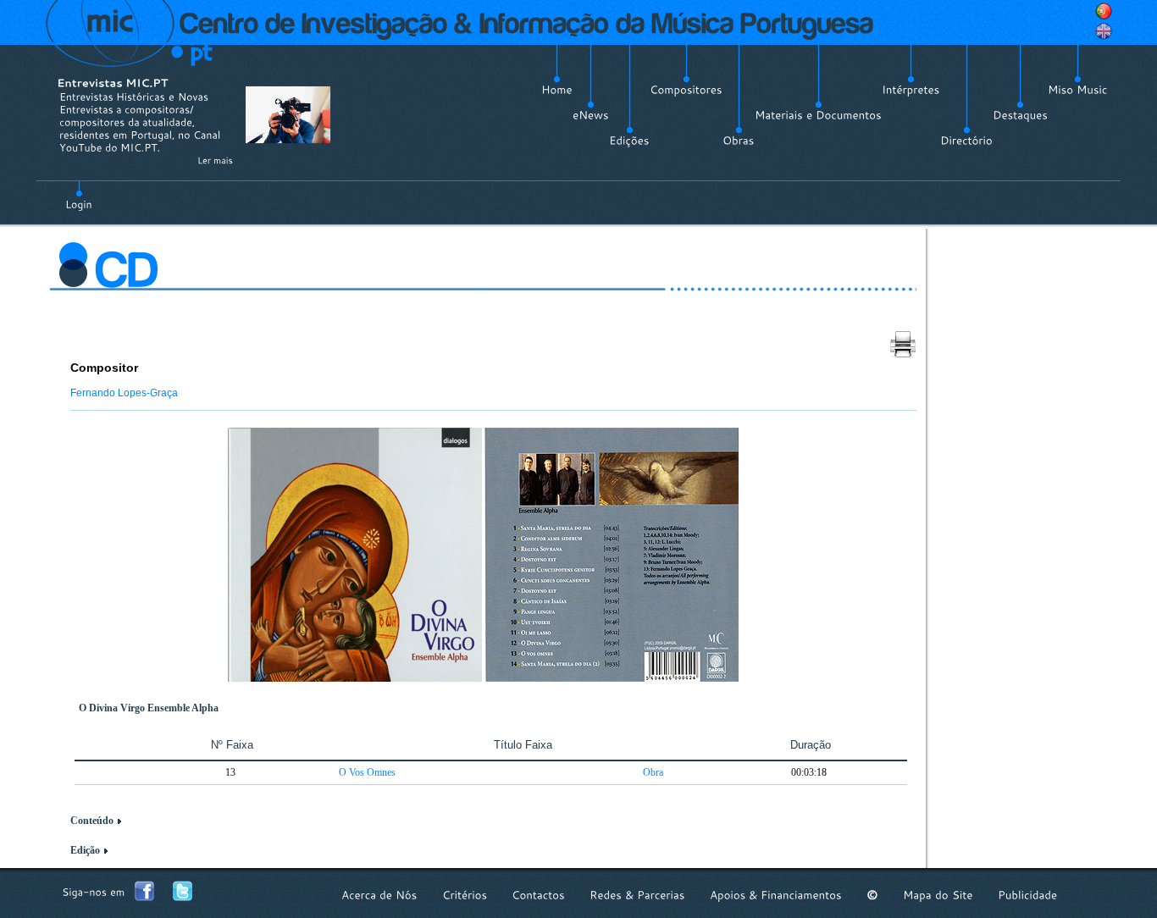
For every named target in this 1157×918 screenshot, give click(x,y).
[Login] (78, 194)
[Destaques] (1020, 115)
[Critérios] (464, 894)
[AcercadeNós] (379, 894)
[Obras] (738, 140)
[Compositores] (686, 90)
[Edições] (629, 140)
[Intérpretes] (911, 90)
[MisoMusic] (1078, 90)
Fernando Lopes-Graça (124, 393)
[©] (872, 894)
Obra (653, 772)
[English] (1103, 31)
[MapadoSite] (938, 894)
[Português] (1103, 11)
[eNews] (591, 115)
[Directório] (966, 140)
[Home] (557, 90)
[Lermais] (215, 160)
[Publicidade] (1027, 894)
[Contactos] (538, 894)
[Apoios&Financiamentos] (776, 894)
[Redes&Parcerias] (637, 894)
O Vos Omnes (367, 772)
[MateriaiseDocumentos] (818, 115)
